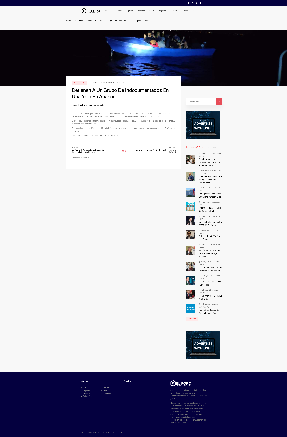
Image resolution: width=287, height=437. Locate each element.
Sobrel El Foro (188, 11)
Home (68, 21)
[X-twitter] (192, 2)
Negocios (162, 11)
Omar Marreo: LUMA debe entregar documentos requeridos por (210, 179)
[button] (190, 10)
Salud (151, 11)
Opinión (130, 11)
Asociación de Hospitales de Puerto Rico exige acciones (210, 253)
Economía (174, 11)
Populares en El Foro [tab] (194, 147)
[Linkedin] (200, 2)
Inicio (120, 11)
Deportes (141, 11)
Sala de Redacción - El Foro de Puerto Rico (89, 105)
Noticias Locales (85, 21)
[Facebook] (188, 2)
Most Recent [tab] (211, 147)
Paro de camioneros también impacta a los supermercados (209, 162)
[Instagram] (196, 2)
